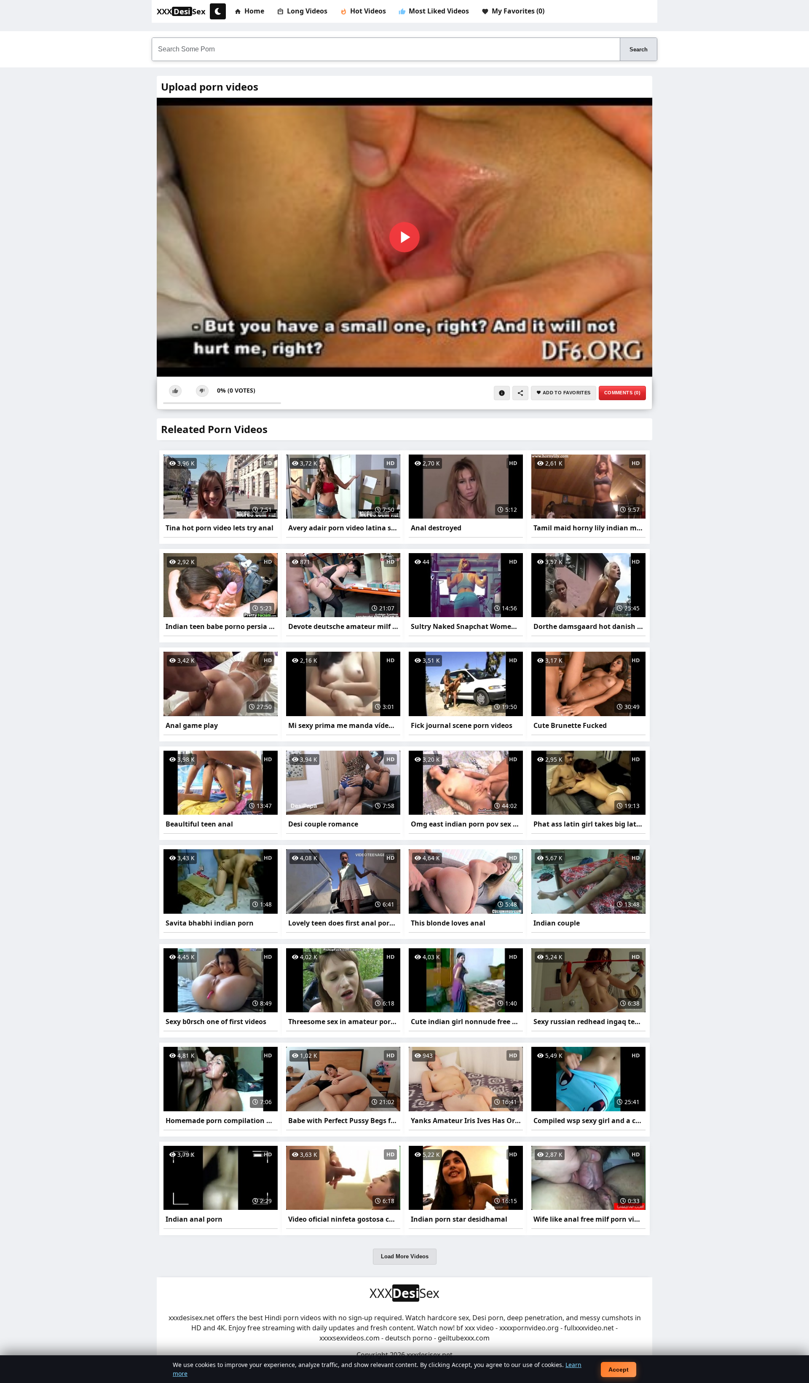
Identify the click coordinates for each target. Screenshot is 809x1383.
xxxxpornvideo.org (529, 1327)
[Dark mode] (218, 11)
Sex (181, 11)
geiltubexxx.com (464, 1338)
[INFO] (502, 393)
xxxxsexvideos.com (349, 1338)
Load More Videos (405, 1256)
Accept (618, 1369)
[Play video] (404, 237)
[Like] (175, 391)
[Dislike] (202, 391)
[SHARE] (520, 393)
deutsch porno (408, 1338)
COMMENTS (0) (622, 392)
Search (639, 49)
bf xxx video (475, 1327)
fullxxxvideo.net (589, 1327)
